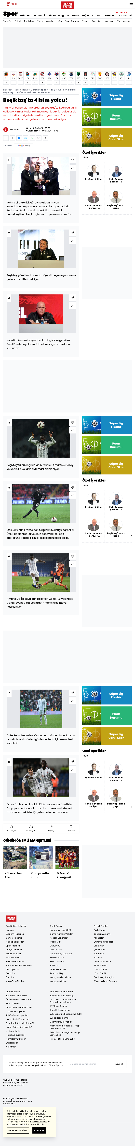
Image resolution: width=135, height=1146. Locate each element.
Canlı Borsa (56, 926)
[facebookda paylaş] (6, 138)
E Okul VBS (55, 945)
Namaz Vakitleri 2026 (60, 930)
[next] (77, 864)
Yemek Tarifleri (101, 926)
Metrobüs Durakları (15, 1035)
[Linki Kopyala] (45, 138)
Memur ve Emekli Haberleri (19, 965)
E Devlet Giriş (56, 949)
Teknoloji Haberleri (15, 961)
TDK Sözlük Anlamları (16, 995)
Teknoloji (109, 15)
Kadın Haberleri (13, 957)
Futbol (18, 21)
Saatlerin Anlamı (102, 934)
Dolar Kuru (11, 973)
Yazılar (96, 15)
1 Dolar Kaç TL (100, 969)
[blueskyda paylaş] (19, 138)
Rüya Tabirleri (13, 1003)
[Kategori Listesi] (131, 4)
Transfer (7, 21)
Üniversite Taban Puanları (18, 999)
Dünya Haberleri (14, 949)
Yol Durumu (55, 965)
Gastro (122, 15)
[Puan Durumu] (107, 117)
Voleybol (50, 21)
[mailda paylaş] (38, 138)
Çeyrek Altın (99, 949)
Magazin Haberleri (15, 941)
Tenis (40, 21)
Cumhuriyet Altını (102, 961)
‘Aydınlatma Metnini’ (17, 1124)
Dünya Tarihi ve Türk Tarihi (19, 1007)
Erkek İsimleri (12, 1042)
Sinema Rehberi (58, 969)
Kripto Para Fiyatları (15, 981)
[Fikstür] (107, 97)
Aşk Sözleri (99, 937)
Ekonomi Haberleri (15, 934)
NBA (60, 21)
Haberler (7, 89)
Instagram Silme (58, 981)
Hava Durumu (57, 961)
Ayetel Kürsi (99, 930)
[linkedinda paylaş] (25, 138)
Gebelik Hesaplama (60, 1010)
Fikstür (85, 21)
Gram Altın (99, 945)
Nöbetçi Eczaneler (59, 937)
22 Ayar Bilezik (101, 965)
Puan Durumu (72, 21)
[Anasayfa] (11, 918)
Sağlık (85, 15)
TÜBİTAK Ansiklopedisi (16, 1015)
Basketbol (29, 21)
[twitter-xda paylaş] (12, 138)
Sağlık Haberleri (13, 953)
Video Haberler (13, 991)
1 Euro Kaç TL (100, 973)
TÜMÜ (85, 157)
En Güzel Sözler (13, 1031)
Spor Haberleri (13, 945)
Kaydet (119, 1064)
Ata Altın (98, 957)
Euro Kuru (10, 977)
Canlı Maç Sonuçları (104, 977)
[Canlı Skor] (107, 137)
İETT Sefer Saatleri (58, 1006)
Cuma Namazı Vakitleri (61, 934)
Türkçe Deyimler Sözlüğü (62, 995)
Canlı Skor (97, 21)
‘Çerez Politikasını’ (38, 1121)
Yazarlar (109, 21)
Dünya (51, 15)
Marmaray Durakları (16, 1038)
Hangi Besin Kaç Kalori (17, 1019)
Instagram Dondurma (61, 977)
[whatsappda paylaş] (32, 138)
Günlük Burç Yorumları (61, 953)
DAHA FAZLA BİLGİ (17, 1130)
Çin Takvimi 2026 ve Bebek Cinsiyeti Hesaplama (63, 1001)
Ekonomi (39, 15)
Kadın (75, 15)
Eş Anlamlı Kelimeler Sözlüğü (20, 1023)
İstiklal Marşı (56, 941)
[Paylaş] (72, 160)
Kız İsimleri (11, 1046)
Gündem (25, 15)
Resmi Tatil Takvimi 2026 (62, 1038)
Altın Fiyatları (12, 969)
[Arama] (4, 4)
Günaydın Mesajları (103, 941)
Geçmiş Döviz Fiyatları (61, 1021)
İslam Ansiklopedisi (15, 1011)
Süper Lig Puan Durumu (105, 981)
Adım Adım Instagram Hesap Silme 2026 (65, 1033)
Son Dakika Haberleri (16, 926)
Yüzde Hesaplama (59, 1017)
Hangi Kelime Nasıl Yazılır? (19, 1027)
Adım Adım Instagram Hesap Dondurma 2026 (65, 1027)
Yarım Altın (99, 953)
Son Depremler (57, 957)
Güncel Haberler (14, 937)
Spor (10, 14)
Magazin (63, 15)
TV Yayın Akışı (56, 973)
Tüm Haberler (123, 21)
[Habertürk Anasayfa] (67, 4)
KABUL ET (39, 1130)
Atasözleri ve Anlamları (61, 991)
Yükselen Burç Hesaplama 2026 (66, 1014)
